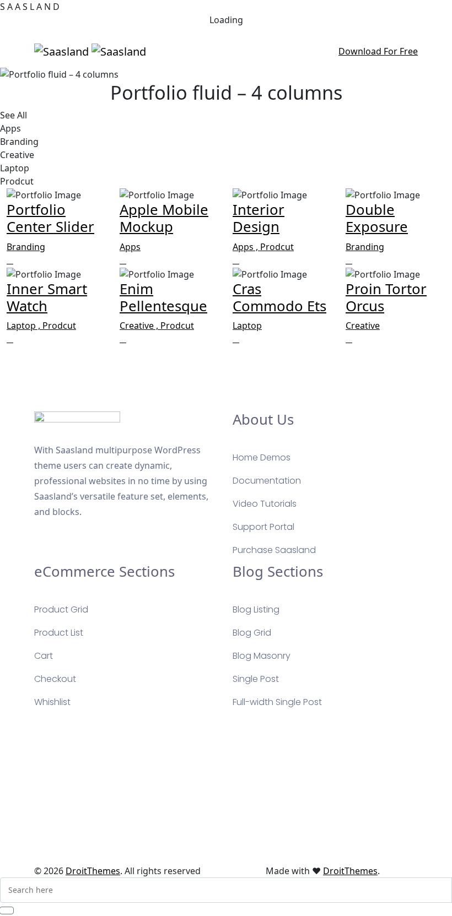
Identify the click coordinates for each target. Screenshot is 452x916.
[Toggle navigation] (215, 51)
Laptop (247, 325)
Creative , (140, 325)
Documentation (267, 480)
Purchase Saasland (274, 550)
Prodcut (277, 247)
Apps (130, 247)
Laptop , (24, 325)
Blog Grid (252, 632)
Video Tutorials (265, 503)
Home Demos (261, 457)
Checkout (55, 679)
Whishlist (52, 702)
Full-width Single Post (277, 702)
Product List (58, 632)
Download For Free (378, 51)
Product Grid (61, 609)
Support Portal (263, 527)
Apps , (246, 247)
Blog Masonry (261, 655)
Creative (363, 325)
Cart (43, 655)
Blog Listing (256, 609)
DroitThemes (93, 871)
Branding (26, 247)
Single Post (256, 679)
